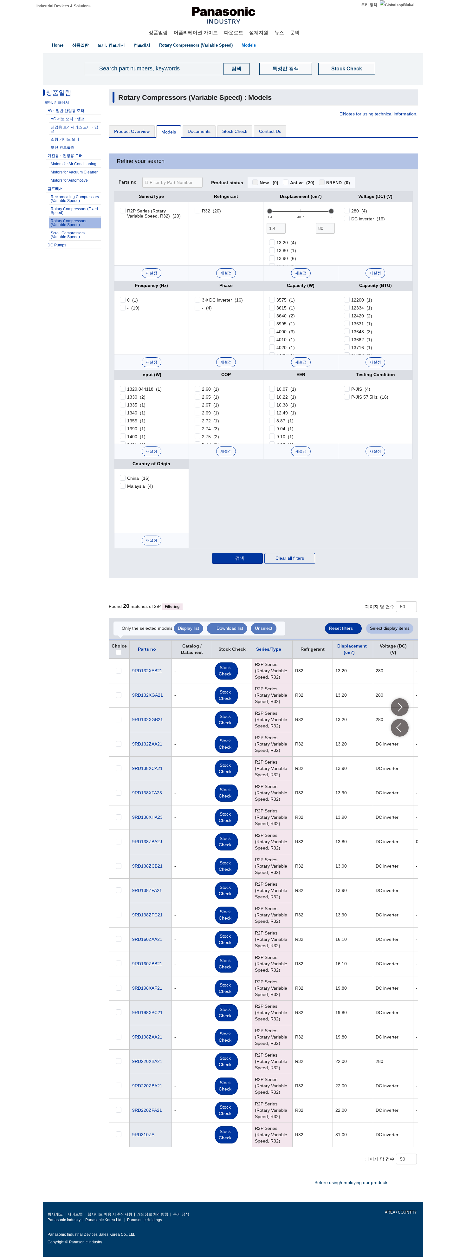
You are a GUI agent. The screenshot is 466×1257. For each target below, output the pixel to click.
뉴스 (279, 32)
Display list (188, 628)
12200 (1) (361, 300)
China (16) (138, 478)
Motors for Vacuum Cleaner (74, 172)
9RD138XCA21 (147, 768)
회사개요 (55, 1214)
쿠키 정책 (369, 5)
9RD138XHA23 (147, 817)
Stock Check (346, 68)
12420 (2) (361, 315)
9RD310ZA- (144, 1134)
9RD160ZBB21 (147, 963)
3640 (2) (285, 315)
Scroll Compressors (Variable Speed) (68, 235)
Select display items (390, 628)
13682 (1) (361, 339)
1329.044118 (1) (144, 389)
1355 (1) (136, 420)
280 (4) (359, 210)
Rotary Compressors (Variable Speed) (196, 45)
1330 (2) (136, 397)
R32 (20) (211, 210)
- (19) (133, 307)
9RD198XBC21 (147, 1012)
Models (249, 45)
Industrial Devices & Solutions (63, 6)
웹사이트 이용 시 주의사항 (109, 1214)
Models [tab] (168, 131)
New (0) (269, 182)
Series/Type (268, 649)
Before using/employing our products (351, 1182)
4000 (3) (285, 331)
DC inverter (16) (368, 218)
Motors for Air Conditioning (73, 164)
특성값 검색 (285, 68)
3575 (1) (285, 300)
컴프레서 (142, 45)
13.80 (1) (286, 250)
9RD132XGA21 (147, 695)
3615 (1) (285, 307)
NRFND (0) (338, 182)
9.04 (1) (285, 428)
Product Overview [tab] (132, 131)
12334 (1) (361, 307)
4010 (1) (285, 339)
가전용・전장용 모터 (65, 155)
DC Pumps (57, 245)
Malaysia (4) (140, 486)
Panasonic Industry (64, 1220)
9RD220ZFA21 (147, 1110)
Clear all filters (289, 558)
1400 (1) (136, 436)
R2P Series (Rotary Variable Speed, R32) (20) (154, 213)
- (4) (207, 307)
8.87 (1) (285, 420)
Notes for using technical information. (380, 114)
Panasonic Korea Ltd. (103, 1220)
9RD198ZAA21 (147, 1036)
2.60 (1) (210, 389)
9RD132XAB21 (147, 670)
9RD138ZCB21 (147, 866)
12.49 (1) (286, 412)
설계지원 (258, 32)
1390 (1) (136, 428)
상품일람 (158, 32)
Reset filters (341, 628)
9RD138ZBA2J (147, 841)
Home (57, 45)
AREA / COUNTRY (400, 1212)
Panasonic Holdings (144, 1220)
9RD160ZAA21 (147, 939)
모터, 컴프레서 (111, 45)
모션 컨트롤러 (62, 147)
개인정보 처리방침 (152, 1214)
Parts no (128, 182)
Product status (227, 183)
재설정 (151, 273)
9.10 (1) (285, 436)
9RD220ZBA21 (147, 1085)
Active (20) (302, 182)
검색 (239, 558)
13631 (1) (361, 323)
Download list (230, 628)
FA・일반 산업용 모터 (66, 110)
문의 (295, 32)
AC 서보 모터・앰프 (68, 119)
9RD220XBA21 (147, 1061)
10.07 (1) (286, 389)
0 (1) (132, 300)
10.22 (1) (286, 397)
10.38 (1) (286, 404)
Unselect (263, 628)
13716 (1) (361, 347)
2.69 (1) (210, 412)
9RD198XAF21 (147, 988)
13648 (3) (361, 331)
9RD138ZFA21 (147, 890)
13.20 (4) (286, 242)
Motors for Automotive (69, 180)
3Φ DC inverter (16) (222, 300)
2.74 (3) (210, 428)
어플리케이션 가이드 (196, 32)
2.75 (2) (210, 436)
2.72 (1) (210, 420)
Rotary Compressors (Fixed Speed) (74, 211)
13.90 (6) (286, 258)
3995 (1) (285, 323)
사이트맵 (75, 1214)
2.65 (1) (210, 397)
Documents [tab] (199, 131)
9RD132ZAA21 (147, 743)
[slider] (270, 211)
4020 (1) (285, 347)
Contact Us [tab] (270, 131)
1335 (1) (136, 404)
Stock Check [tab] (234, 131)
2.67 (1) (210, 404)
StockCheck (225, 670)
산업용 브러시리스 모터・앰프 (74, 129)
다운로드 (233, 32)
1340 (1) (136, 412)
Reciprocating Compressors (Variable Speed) (75, 199)
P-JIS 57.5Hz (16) (369, 397)
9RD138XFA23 (147, 792)
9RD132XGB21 (147, 719)
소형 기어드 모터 (65, 139)
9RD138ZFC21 (147, 914)
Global (408, 5)
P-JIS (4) (360, 389)
